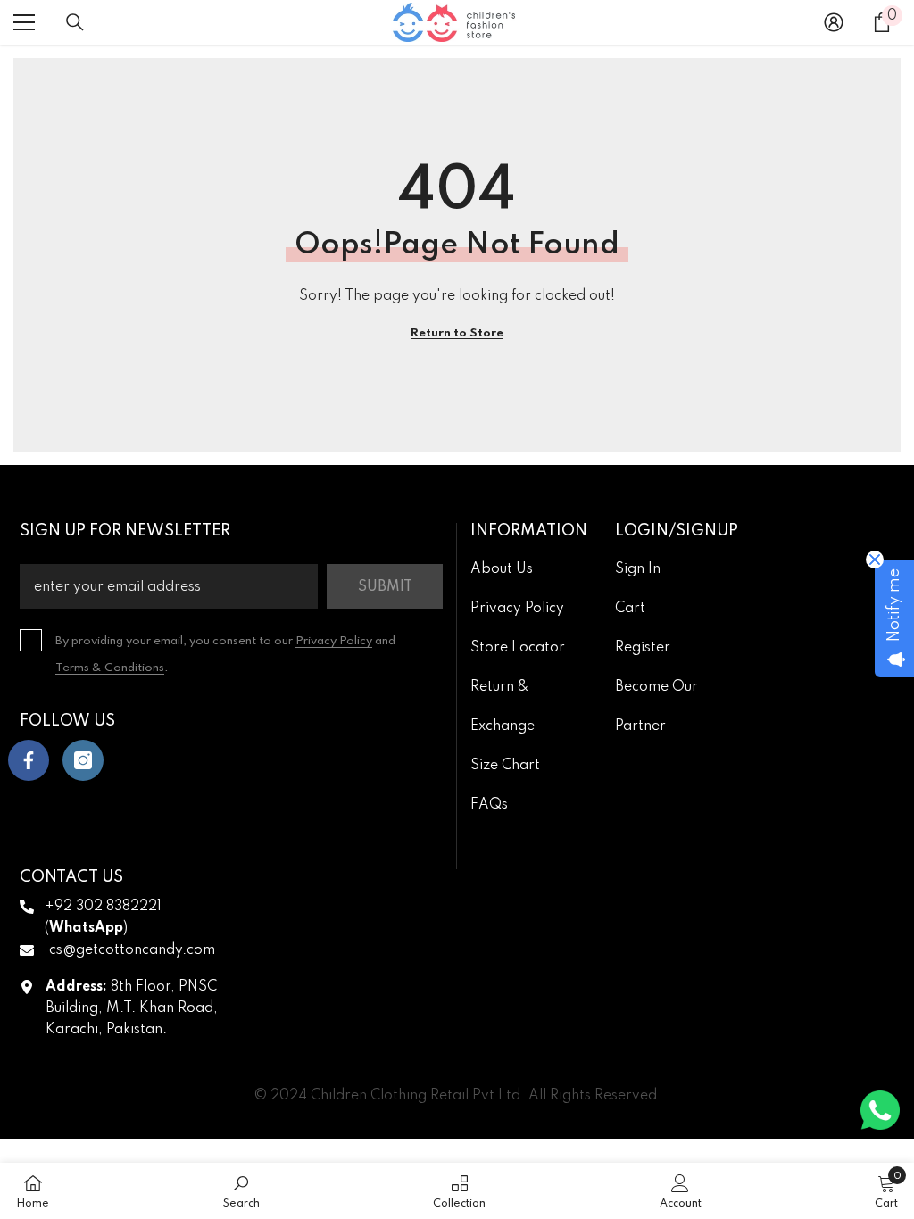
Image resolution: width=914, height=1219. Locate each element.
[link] (241, 1190)
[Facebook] (28, 760)
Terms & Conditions (109, 668)
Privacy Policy (333, 641)
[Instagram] (83, 760)
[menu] (24, 22)
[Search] (75, 22)
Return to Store (457, 333)
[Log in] (833, 22)
